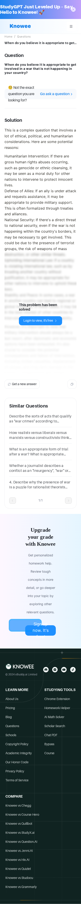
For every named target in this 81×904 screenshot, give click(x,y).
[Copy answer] (72, 384)
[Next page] (68, 500)
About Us (11, 699)
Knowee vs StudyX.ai (19, 832)
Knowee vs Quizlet (18, 869)
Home (8, 36)
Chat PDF (50, 735)
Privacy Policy (14, 771)
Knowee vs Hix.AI (17, 860)
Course (49, 753)
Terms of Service (17, 780)
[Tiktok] (73, 669)
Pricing (10, 708)
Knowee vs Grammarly (21, 887)
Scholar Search (54, 726)
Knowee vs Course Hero (22, 814)
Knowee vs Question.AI (21, 841)
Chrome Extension (57, 699)
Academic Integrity (18, 753)
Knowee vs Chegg (18, 805)
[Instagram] (55, 669)
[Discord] (46, 669)
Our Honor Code (17, 762)
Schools (10, 735)
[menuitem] (71, 26)
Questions (24, 36)
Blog (8, 717)
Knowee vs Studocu (19, 878)
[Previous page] (12, 500)
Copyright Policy (16, 744)
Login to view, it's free (38, 320)
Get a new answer (24, 384)
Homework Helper (57, 708)
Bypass (49, 744)
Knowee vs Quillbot (18, 823)
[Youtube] (64, 669)
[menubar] (71, 26)
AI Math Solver (54, 717)
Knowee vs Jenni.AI (19, 850)
